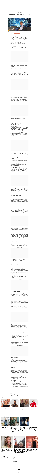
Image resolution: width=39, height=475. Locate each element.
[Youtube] (7, 457)
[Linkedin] (2, 457)
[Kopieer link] (11, 395)
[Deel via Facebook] (14, 395)
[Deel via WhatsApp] (12, 395)
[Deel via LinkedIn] (18, 395)
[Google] (1, 457)
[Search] (37, 1)
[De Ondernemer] (6, 1)
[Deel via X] (16, 395)
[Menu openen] (1, 1)
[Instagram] (5, 457)
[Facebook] (4, 457)
